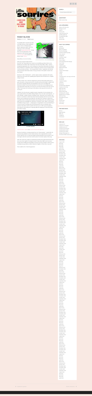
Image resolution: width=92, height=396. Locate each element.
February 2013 (62, 327)
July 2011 (61, 355)
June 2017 (61, 264)
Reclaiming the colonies (64, 93)
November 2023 (62, 189)
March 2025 (61, 167)
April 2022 (61, 215)
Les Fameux (61, 78)
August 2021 (61, 227)
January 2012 (62, 346)
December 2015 (62, 276)
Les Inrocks (61, 79)
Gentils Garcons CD (63, 127)
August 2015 (61, 282)
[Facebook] (73, 4)
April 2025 (61, 165)
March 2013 (61, 325)
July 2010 (61, 373)
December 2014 (62, 294)
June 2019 (61, 251)
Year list (60, 39)
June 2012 (61, 339)
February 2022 (62, 218)
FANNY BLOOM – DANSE (22, 129)
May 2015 (61, 286)
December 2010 (62, 366)
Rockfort (61, 99)
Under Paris (61, 102)
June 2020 (61, 246)
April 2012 (61, 342)
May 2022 (61, 213)
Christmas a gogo (62, 57)
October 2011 (62, 351)
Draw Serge (61, 58)
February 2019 (62, 254)
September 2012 (62, 334)
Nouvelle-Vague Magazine (64, 85)
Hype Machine (62, 112)
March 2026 (61, 149)
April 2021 (61, 233)
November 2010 (62, 367)
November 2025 (62, 155)
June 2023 (61, 197)
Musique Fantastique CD (64, 133)
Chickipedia (61, 55)
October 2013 (62, 315)
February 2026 (62, 151)
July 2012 (61, 337)
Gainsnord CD (62, 124)
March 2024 (61, 183)
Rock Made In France (63, 97)
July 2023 (61, 195)
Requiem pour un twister (64, 94)
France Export (62, 60)
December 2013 (62, 312)
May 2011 (61, 358)
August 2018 (61, 260)
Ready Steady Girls (63, 91)
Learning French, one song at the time (67, 76)
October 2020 (62, 242)
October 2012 (62, 333)
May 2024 (61, 180)
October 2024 (62, 174)
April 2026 (61, 147)
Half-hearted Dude (63, 67)
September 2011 (62, 352)
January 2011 (62, 364)
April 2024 (61, 182)
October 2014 (62, 297)
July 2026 (61, 143)
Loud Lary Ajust (20, 54)
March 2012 (61, 343)
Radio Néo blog (62, 88)
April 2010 (61, 378)
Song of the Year (62, 33)
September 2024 (62, 176)
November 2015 (62, 278)
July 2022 (61, 210)
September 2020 (62, 243)
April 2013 (61, 324)
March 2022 (61, 216)
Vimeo (42, 129)
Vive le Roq (61, 103)
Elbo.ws (60, 110)
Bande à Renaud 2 (70, 386)
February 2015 (62, 291)
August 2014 (61, 300)
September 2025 (62, 158)
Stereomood (61, 116)
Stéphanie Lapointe (22, 386)
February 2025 (62, 168)
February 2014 (62, 309)
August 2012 (61, 336)
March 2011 (61, 361)
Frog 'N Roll (61, 63)
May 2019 (61, 252)
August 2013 (61, 318)
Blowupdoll (61, 48)
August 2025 (61, 159)
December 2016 (62, 269)
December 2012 (62, 330)
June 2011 (61, 357)
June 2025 (61, 162)
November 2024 (62, 173)
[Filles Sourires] (35, 20)
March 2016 (61, 271)
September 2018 (62, 258)
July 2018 (61, 261)
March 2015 (61, 289)
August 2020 (61, 245)
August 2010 (61, 372)
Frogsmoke (61, 64)
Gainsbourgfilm (62, 66)
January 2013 (62, 328)
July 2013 (61, 319)
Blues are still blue (63, 49)
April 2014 (61, 306)
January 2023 (62, 204)
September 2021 (62, 225)
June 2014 (61, 303)
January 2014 (62, 310)
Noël (60, 30)
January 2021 (62, 237)
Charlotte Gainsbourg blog (64, 52)
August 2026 (61, 142)
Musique (32, 39)
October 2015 (62, 279)
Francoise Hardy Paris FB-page (65, 61)
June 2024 (61, 179)
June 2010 (61, 375)
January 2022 (62, 219)
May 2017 (61, 266)
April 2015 (61, 288)
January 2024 (62, 186)
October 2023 (62, 191)
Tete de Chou (62, 100)
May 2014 (61, 304)
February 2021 (62, 236)
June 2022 (61, 212)
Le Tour (60, 75)
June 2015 (61, 285)
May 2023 (61, 198)
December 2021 (62, 221)
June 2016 (61, 270)
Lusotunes (61, 82)
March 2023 (61, 201)
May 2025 (61, 164)
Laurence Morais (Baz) (35, 129)
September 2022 (62, 209)
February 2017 (62, 267)
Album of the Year (63, 27)
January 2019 (62, 255)
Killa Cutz (61, 113)
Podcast (60, 31)
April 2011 (61, 360)
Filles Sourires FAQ (63, 20)
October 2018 (62, 257)
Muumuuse (61, 84)
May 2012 (61, 340)
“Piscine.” (25, 56)
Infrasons (61, 69)
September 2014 (62, 298)
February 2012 (62, 345)
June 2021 (61, 230)
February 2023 (62, 203)
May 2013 (61, 322)
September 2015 (62, 280)
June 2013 (61, 321)
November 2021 (62, 222)
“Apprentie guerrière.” (26, 50)
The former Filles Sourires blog (65, 134)
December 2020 (62, 239)
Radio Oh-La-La (62, 90)
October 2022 (62, 207)
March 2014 (61, 307)
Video (60, 37)
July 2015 (61, 283)
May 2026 (61, 146)
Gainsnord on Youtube (64, 125)
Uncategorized (62, 36)
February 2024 (62, 185)
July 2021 (61, 228)
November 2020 (62, 240)
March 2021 (61, 234)
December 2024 (62, 171)
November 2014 (62, 295)
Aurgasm (61, 46)
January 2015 (62, 292)
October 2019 (62, 249)
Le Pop (60, 73)
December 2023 (62, 188)
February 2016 (62, 273)
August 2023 (61, 194)
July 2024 (61, 177)
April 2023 (61, 200)
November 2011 (62, 349)
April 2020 (61, 248)
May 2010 (61, 376)
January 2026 (62, 152)
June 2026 (61, 145)
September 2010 (62, 370)
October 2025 (62, 156)
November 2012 (62, 331)
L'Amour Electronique (63, 70)
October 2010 (62, 369)
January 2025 (62, 170)
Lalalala (60, 72)
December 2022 (62, 206)
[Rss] (76, 4)
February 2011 (62, 363)
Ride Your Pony (62, 96)
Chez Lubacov (62, 54)
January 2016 (62, 275)
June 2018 (61, 263)
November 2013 (62, 313)
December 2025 (62, 153)
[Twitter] (71, 4)
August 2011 (61, 354)
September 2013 (62, 316)
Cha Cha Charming (63, 51)
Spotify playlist (62, 34)
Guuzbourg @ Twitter (63, 131)
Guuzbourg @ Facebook (64, 128)
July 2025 (61, 161)
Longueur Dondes (63, 81)
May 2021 (61, 231)
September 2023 (62, 192)
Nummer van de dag (63, 87)
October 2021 (62, 224)
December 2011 (62, 348)
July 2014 (61, 301)
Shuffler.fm (61, 115)
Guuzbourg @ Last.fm (63, 130)
